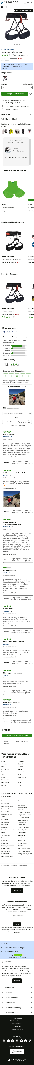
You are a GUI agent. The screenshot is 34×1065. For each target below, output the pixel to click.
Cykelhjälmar (5, 848)
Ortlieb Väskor (22, 843)
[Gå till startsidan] (2, 865)
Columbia (21, 764)
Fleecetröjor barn (7, 856)
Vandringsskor (6, 835)
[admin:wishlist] (30, 94)
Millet (3, 777)
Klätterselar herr (23, 865)
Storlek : (4, 84)
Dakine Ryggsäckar (24, 827)
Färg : (6, 73)
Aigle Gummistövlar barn (24, 802)
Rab (2, 766)
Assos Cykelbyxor (23, 830)
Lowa (3, 772)
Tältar (3, 817)
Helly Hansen (5, 782)
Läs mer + (5, 68)
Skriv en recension (22, 55)
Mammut (21, 772)
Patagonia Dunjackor (25, 853)
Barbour (4, 785)
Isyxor (3, 832)
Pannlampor (5, 822)
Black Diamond (8, 49)
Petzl (19, 785)
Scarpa (20, 766)
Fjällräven (21, 761)
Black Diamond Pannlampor (23, 821)
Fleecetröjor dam (7, 806)
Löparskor (4, 840)
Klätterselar (14, 865)
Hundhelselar (22, 838)
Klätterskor (4, 843)
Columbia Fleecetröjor (25, 817)
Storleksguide (27, 84)
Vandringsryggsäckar (8, 830)
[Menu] (1, 7)
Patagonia (4, 761)
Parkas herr (5, 811)
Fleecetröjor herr (6, 814)
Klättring (6, 865)
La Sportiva (4, 769)
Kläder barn (5, 853)
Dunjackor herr (6, 809)
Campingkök (5, 827)
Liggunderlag (5, 819)
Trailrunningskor (6, 838)
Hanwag (20, 780)
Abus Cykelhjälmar (24, 851)
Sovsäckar (4, 824)
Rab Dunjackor (22, 835)
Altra (2, 774)
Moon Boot (4, 780)
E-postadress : (17, 915)
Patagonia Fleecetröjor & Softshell (22, 807)
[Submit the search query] (32, 7)
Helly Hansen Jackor (24, 815)
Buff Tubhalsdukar (24, 848)
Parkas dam (5, 803)
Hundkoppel (22, 840)
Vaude (20, 769)
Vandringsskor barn (7, 846)
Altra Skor (21, 846)
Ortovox (4, 764)
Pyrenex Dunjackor (24, 812)
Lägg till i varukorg (15, 94)
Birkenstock (21, 782)
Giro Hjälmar (22, 832)
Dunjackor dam (6, 801)
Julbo (19, 774)
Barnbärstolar (5, 851)
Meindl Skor (21, 824)
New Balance (22, 777)
